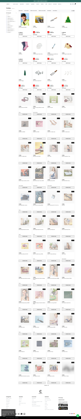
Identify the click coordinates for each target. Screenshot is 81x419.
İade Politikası (34, 404)
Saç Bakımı (8, 403)
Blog (19, 404)
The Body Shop (47, 398)
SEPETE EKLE (25, 36)
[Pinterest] (16, 414)
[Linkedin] (21, 414)
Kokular (7, 404)
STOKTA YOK (25, 114)
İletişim (20, 401)
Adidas (46, 403)
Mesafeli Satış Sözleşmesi (36, 405)
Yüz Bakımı (8, 401)
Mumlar (7, 406)
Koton (46, 406)
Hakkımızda (34, 398)
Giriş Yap (20, 398)
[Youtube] (19, 414)
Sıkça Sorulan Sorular (22, 403)
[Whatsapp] (24, 414)
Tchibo (46, 401)
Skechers (46, 404)
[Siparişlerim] (73, 4)
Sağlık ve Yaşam (8, 398)
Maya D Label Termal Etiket (49, 409)
